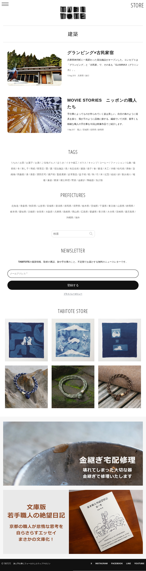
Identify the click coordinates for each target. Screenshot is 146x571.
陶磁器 (90, 180)
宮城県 (50, 206)
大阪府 (49, 211)
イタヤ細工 (72, 163)
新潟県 (59, 206)
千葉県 (103, 206)
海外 (77, 217)
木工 (106, 168)
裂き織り (126, 174)
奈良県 (40, 211)
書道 (100, 168)
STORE (137, 5)
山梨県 (120, 206)
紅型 (107, 174)
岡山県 (75, 211)
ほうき (60, 163)
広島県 (84, 211)
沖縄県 (69, 217)
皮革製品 (72, 174)
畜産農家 (61, 174)
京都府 (31, 211)
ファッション (118, 163)
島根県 (66, 211)
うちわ (14, 163)
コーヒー (104, 163)
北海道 (14, 206)
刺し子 (25, 168)
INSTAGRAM (101, 563)
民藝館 (20, 174)
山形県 (41, 206)
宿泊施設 (58, 168)
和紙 (33, 168)
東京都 (112, 206)
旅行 (87, 75)
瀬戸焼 (51, 174)
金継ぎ (81, 180)
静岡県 (101, 130)
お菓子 (29, 163)
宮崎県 (119, 211)
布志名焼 (74, 168)
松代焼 (120, 168)
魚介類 (99, 180)
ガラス (83, 163)
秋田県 (32, 206)
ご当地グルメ (48, 163)
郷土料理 (65, 180)
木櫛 (113, 168)
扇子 (89, 168)
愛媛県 (93, 211)
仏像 (128, 163)
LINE (128, 563)
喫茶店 (40, 168)
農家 (56, 180)
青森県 (23, 206)
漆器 (32, 174)
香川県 (102, 211)
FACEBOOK (117, 563)
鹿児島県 (129, 211)
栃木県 (85, 206)
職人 (79, 130)
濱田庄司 (41, 174)
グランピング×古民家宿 (90, 52)
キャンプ (93, 163)
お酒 (37, 163)
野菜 (74, 180)
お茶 (22, 163)
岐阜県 (13, 211)
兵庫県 (81, 75)
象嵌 (49, 180)
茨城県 (86, 130)
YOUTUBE (139, 563)
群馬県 (67, 206)
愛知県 (22, 211)
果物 (128, 168)
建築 (83, 168)
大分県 (110, 211)
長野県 (93, 130)
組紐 (113, 174)
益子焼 (82, 174)
